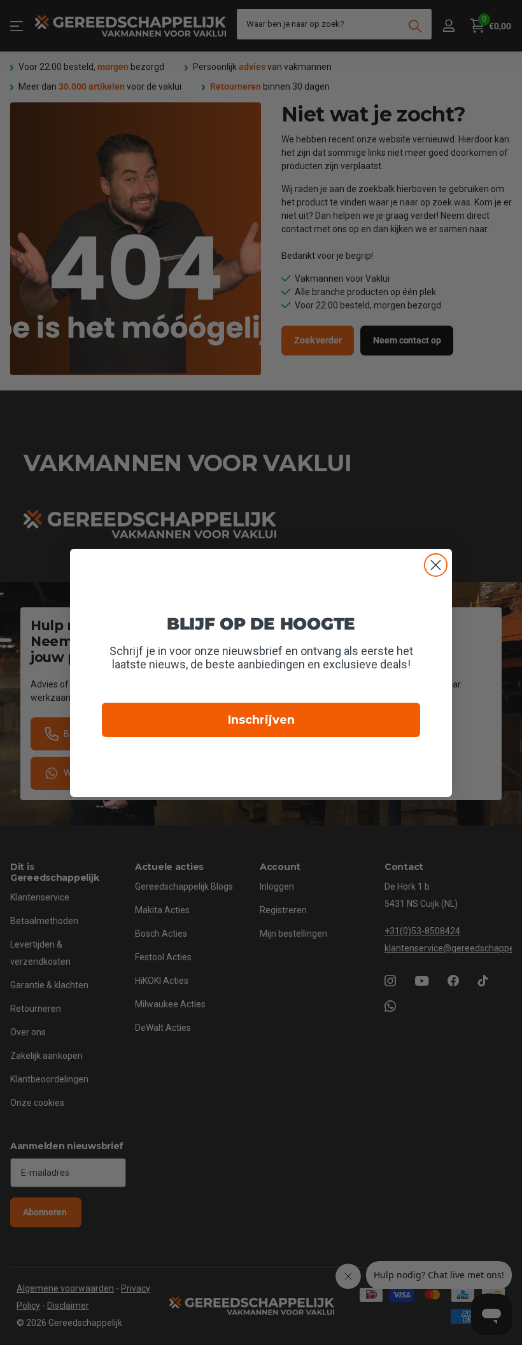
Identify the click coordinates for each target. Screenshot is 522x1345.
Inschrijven (261, 720)
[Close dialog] (436, 565)
